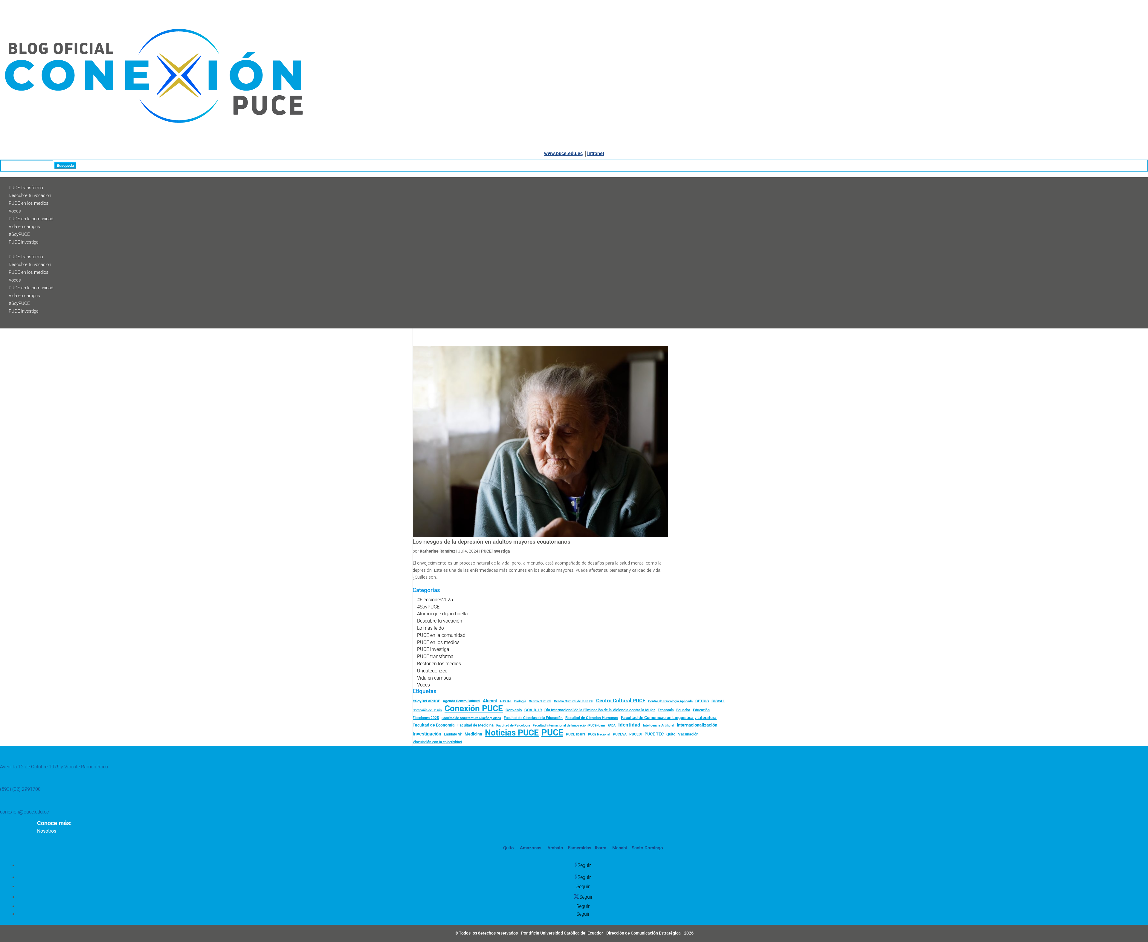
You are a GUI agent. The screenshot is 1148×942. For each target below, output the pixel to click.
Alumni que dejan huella (442, 614)
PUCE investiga (24, 242)
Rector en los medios (439, 663)
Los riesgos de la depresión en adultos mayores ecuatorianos (491, 542)
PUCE (552, 732)
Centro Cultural (540, 701)
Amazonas (530, 848)
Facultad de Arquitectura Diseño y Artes (471, 718)
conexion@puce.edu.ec (24, 812)
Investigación (427, 734)
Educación (701, 710)
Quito (670, 734)
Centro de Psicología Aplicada (670, 701)
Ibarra (600, 848)
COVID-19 (533, 710)
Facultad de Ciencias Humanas (591, 717)
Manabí (619, 848)
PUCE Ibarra (575, 734)
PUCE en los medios (28, 203)
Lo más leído (430, 628)
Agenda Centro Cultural (461, 701)
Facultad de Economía (434, 725)
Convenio (514, 710)
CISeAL (718, 700)
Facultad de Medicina (475, 725)
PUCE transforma (26, 187)
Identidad (629, 725)
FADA (612, 725)
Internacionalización (697, 725)
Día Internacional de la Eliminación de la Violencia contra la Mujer (599, 710)
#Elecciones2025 (435, 599)
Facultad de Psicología (513, 725)
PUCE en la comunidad (31, 218)
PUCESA (620, 734)
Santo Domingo (647, 848)
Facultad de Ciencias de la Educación (533, 718)
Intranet (595, 153)
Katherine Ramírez (437, 551)
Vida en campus (24, 226)
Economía (666, 710)
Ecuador (683, 710)
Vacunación (688, 734)
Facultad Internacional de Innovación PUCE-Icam (569, 725)
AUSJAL (506, 701)
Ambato (554, 848)
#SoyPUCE (19, 234)
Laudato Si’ (453, 734)
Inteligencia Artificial (658, 725)
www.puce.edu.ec (563, 153)
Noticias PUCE (512, 732)
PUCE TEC (654, 734)
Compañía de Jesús (427, 710)
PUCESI (635, 734)
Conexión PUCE (474, 708)
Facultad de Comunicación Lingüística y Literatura (669, 717)
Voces (15, 211)
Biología (520, 701)
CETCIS (702, 701)
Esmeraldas (579, 848)
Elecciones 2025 (426, 718)
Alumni (490, 701)
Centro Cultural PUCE (620, 701)
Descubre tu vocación (30, 195)
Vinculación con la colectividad (437, 742)
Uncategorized (432, 671)
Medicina (473, 734)
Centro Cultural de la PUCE (573, 701)
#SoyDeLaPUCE (426, 701)
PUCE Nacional (599, 734)
